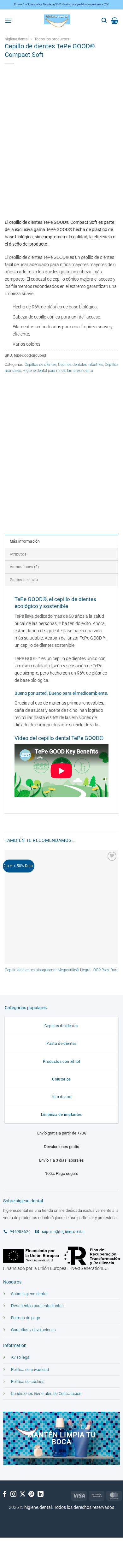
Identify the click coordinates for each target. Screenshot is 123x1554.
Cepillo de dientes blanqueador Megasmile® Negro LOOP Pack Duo (61, 970)
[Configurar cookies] (9, 1544)
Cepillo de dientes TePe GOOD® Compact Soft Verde (48, 444)
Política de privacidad (30, 1369)
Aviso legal (20, 1357)
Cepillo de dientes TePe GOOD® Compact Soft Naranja (49, 409)
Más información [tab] (25, 541)
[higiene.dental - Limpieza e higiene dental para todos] (57, 20)
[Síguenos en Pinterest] (31, 1494)
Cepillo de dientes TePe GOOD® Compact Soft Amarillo (49, 426)
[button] (8, 20)
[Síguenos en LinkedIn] (41, 1494)
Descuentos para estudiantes (37, 1305)
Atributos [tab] (18, 554)
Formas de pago (25, 1317)
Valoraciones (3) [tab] (24, 567)
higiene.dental (17, 39)
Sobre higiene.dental (29, 1293)
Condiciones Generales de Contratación (46, 1393)
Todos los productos (51, 39)
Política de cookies (27, 1381)
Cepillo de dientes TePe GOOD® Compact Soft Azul (47, 461)
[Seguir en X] (23, 1494)
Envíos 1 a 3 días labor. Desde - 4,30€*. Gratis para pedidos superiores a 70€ (61, 4)
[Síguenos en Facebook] (5, 1494)
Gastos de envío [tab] (24, 580)
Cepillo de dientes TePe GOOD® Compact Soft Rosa (47, 392)
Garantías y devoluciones (33, 1329)
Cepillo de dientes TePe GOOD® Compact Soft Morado (49, 478)
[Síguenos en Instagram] (13, 1494)
